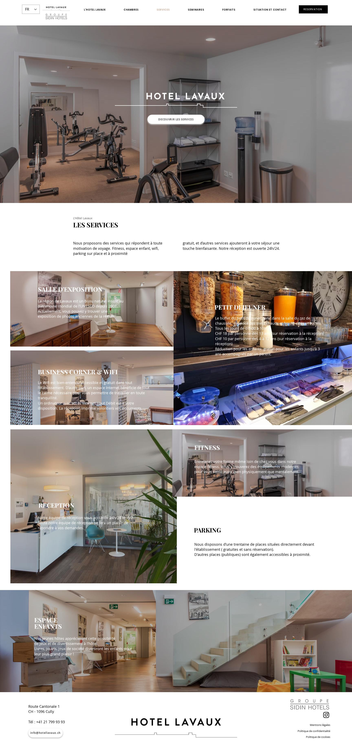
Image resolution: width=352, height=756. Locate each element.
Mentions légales (320, 725)
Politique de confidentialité (314, 731)
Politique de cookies (318, 737)
